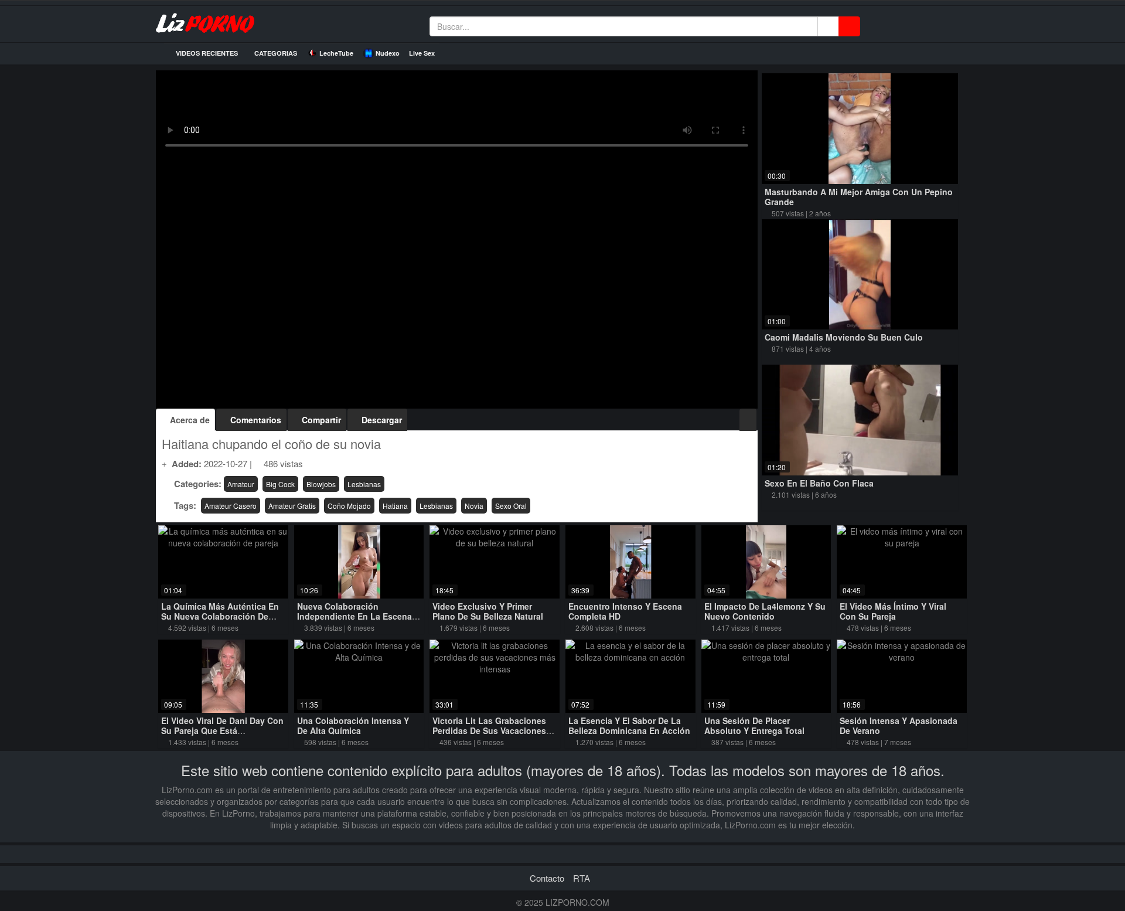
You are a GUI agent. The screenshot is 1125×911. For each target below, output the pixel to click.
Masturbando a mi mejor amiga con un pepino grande (859, 197)
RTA (581, 878)
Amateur (240, 484)
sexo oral (511, 506)
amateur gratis (292, 506)
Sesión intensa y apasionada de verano (898, 725)
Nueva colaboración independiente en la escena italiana (354, 616)
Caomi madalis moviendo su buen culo (844, 337)
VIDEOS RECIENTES (206, 53)
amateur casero (230, 506)
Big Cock (280, 484)
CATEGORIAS (275, 53)
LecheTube (336, 53)
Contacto (547, 878)
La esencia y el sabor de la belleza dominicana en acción (629, 725)
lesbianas (436, 506)
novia (474, 506)
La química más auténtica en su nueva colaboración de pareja (220, 616)
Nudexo (388, 53)
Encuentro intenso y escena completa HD (625, 611)
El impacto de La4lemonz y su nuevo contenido (765, 611)
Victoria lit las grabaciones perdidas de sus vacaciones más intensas (489, 730)
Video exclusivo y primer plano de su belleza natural (487, 611)
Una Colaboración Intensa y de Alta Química (353, 725)
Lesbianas (364, 484)
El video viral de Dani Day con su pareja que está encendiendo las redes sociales (222, 735)
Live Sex (422, 53)
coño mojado (349, 506)
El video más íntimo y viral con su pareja (893, 611)
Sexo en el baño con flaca (819, 483)
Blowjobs (321, 484)
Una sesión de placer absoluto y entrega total (754, 725)
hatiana (395, 506)
